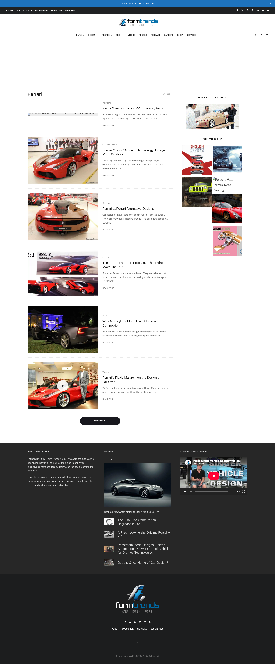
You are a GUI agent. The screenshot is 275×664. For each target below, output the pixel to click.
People (106, 35)
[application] (213, 476)
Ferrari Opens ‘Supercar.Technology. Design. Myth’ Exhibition (134, 152)
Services (191, 35)
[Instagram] (247, 10)
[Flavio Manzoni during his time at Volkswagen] (63, 114)
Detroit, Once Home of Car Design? (143, 562)
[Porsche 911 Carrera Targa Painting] (227, 185)
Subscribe (70, 10)
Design (91, 35)
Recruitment (41, 10)
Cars (79, 35)
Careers (168, 35)
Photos (143, 35)
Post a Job (56, 10)
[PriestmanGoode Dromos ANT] (109, 549)
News (114, 145)
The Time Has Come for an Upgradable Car (137, 522)
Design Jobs (157, 629)
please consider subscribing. (55, 485)
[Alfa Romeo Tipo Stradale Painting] (227, 209)
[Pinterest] (252, 10)
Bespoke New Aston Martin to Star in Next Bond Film (131, 511)
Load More (100, 421)
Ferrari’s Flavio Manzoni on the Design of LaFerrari (131, 380)
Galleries (106, 145)
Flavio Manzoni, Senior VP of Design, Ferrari (133, 108)
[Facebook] (237, 10)
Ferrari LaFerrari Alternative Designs (128, 208)
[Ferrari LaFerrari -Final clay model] (63, 160)
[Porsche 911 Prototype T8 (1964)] (109, 534)
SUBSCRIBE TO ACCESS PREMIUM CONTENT (137, 3)
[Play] (184, 491)
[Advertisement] (137, 63)
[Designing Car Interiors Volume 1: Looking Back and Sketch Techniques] (227, 241)
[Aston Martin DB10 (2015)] (137, 485)
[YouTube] (257, 10)
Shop (180, 35)
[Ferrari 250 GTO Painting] (227, 160)
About (115, 629)
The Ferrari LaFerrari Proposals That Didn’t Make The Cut (132, 265)
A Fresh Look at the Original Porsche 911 (144, 534)
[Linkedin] (262, 10)
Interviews (106, 103)
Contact (27, 10)
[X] (242, 10)
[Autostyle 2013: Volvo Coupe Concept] (63, 329)
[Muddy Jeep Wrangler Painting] (197, 193)
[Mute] (238, 491)
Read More (108, 126)
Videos (131, 35)
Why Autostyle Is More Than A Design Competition (129, 323)
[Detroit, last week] (109, 562)
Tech (118, 35)
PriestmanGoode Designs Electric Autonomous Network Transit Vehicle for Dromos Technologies (143, 548)
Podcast (155, 35)
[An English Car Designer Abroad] (197, 160)
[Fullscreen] (243, 491)
